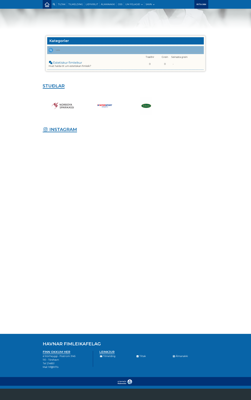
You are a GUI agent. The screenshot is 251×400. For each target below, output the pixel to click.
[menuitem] (47, 4)
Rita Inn (201, 4)
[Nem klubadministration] (125, 383)
